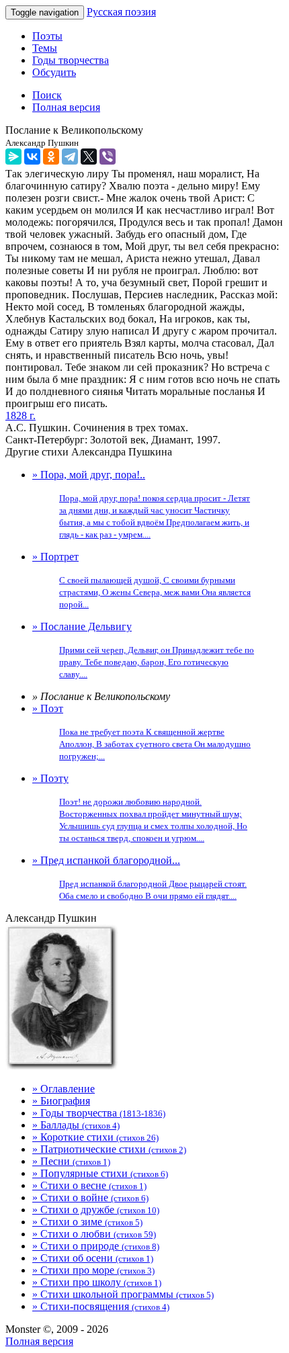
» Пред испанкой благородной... (139, 878)
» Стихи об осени (92, 1258)
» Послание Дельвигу (143, 650)
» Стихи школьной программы (123, 1294)
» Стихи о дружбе (95, 1209)
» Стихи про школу (96, 1282)
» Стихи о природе (95, 1246)
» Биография (61, 1100)
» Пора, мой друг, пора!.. (141, 504)
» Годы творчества (98, 1113)
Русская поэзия (121, 11)
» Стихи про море (93, 1270)
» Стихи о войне (90, 1197)
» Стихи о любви (94, 1233)
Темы (44, 48)
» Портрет (141, 580)
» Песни (71, 1161)
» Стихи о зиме (87, 1221)
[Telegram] (70, 156)
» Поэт (141, 732)
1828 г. (20, 415)
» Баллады (76, 1125)
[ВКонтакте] (32, 156)
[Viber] (107, 156)
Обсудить (54, 72)
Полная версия (39, 1341)
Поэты (47, 36)
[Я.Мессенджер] (13, 156)
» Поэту (139, 808)
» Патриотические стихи (109, 1149)
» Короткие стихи (95, 1137)
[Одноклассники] (51, 156)
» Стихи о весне (89, 1185)
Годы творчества (70, 60)
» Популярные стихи (100, 1173)
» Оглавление (63, 1088)
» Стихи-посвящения (100, 1306)
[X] (89, 156)
